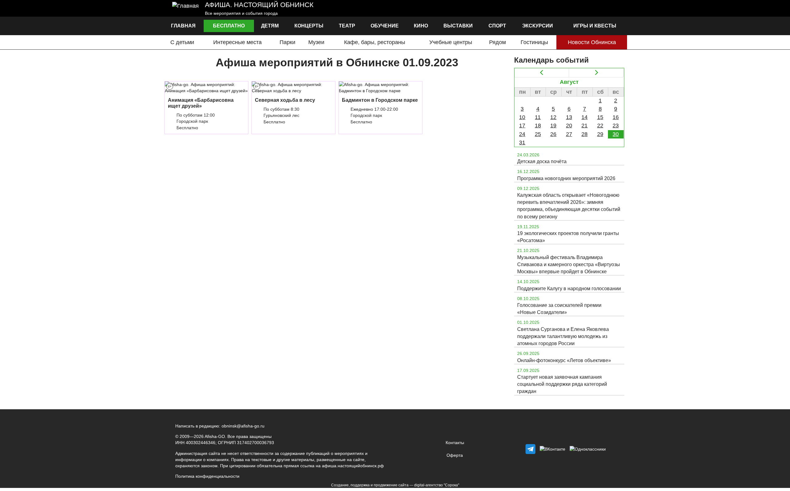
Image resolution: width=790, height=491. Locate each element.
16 (616, 117)
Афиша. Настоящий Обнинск (259, 5)
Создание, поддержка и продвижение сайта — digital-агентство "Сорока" (395, 485)
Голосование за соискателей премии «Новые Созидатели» (559, 309)
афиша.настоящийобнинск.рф (353, 465)
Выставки (458, 25)
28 (584, 134)
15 (600, 117)
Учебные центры (450, 42)
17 (522, 125)
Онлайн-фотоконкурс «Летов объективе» (564, 360)
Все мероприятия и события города (241, 13)
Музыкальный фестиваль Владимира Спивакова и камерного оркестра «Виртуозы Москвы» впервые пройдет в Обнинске (568, 264)
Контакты (455, 442)
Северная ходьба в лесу (285, 100)
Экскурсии (537, 25)
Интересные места (237, 42)
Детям (270, 25)
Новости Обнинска (592, 42)
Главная (183, 25)
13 (569, 117)
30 (616, 134)
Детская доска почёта (542, 161)
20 (569, 125)
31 (522, 142)
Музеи (316, 42)
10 (522, 117)
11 (538, 117)
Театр (347, 25)
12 (553, 117)
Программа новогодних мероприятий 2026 (566, 178)
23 (616, 125)
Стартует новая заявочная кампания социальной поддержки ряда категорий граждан (562, 384)
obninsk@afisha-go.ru (243, 425)
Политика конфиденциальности (207, 476)
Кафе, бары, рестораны (374, 42)
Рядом (497, 42)
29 (600, 134)
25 (538, 134)
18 (538, 125)
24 (522, 134)
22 (600, 125)
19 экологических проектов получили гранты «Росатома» (568, 237)
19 (553, 125)
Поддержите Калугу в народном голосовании (569, 288)
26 (553, 134)
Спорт (497, 25)
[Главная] (185, 8)
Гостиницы (534, 42)
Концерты (308, 25)
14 (584, 117)
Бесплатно (229, 25)
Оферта (455, 455)
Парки (287, 42)
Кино (421, 25)
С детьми (182, 42)
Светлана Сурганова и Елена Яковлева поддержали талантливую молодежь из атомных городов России (563, 336)
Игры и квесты (594, 25)
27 (569, 134)
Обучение (385, 25)
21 (584, 125)
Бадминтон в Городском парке (380, 100)
